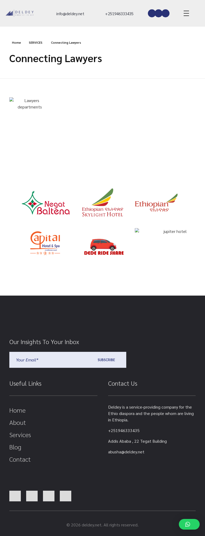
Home (16, 42)
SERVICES (35, 42)
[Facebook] (152, 13)
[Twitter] (159, 13)
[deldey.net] (19, 13)
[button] (189, 524)
